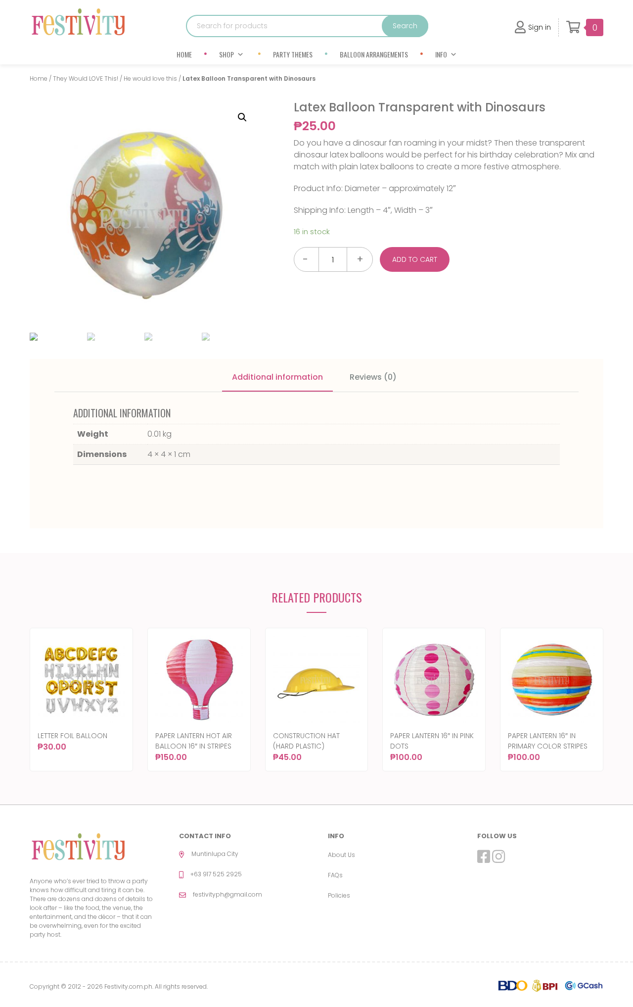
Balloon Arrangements (374, 54)
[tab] (277, 378)
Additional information (277, 377)
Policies (339, 895)
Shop (226, 54)
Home (184, 54)
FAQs (335, 875)
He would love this (150, 78)
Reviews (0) (373, 377)
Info (441, 54)
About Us (341, 855)
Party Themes (293, 54)
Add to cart (414, 259)
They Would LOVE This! (85, 78)
